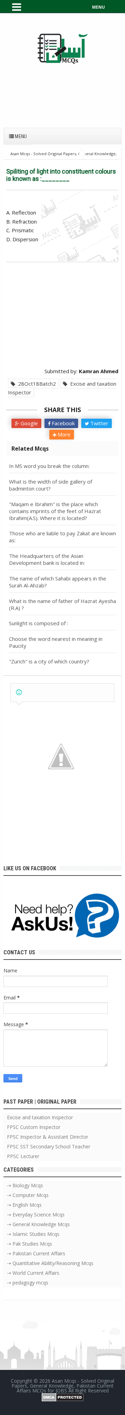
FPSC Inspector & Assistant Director (47, 1136)
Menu (20, 136)
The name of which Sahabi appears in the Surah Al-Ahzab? (57, 582)
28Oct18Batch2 (35, 383)
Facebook (62, 423)
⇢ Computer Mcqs (28, 1195)
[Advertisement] (62, 92)
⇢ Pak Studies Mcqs (29, 1243)
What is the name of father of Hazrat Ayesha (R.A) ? (62, 604)
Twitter (98, 423)
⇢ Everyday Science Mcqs (36, 1214)
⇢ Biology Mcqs (25, 1185)
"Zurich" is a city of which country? (49, 661)
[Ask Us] (62, 917)
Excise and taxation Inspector (62, 388)
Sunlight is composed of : (38, 623)
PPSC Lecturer (23, 1156)
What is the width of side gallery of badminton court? (50, 485)
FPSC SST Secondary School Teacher (48, 1146)
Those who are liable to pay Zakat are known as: (62, 537)
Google (28, 423)
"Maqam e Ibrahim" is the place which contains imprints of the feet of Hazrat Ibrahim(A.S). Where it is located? (55, 511)
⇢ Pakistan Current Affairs (36, 1253)
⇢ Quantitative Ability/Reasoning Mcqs (50, 1263)
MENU (98, 7)
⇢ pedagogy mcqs (27, 1282)
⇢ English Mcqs (24, 1205)
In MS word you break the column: (49, 465)
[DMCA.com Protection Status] (63, 1396)
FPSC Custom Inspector (33, 1127)
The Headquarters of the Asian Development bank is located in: (47, 559)
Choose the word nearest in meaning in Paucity (55, 642)
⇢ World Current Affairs (33, 1273)
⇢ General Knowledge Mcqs (38, 1224)
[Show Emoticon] (19, 692)
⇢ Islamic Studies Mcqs (33, 1234)
